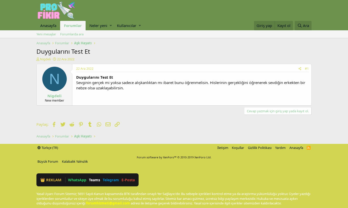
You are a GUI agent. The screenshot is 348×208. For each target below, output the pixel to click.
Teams (94, 179)
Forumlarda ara (72, 34)
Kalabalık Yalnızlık (75, 161)
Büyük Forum (47, 161)
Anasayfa (48, 25)
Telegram (111, 179)
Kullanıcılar (126, 25)
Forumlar (73, 25)
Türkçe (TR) (49, 147)
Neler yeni (98, 25)
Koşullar (238, 147)
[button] (110, 25)
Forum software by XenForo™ (174, 157)
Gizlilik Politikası (260, 147)
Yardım (280, 147)
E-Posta (128, 179)
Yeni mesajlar (46, 34)
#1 (307, 68)
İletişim (222, 147)
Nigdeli (45, 59)
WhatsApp (77, 179)
